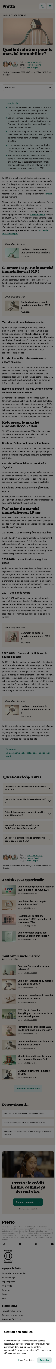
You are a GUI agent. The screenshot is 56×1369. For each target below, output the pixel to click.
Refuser (32, 1360)
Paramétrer (23, 1360)
